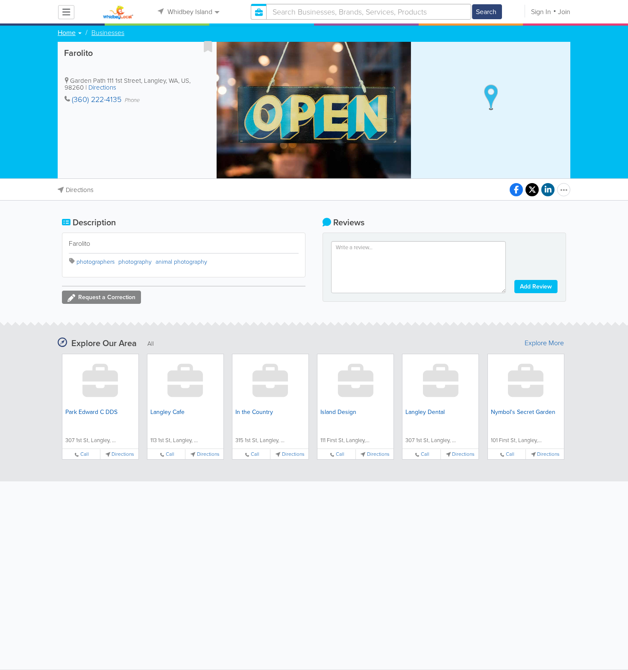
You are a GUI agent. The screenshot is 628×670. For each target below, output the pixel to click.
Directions (102, 87)
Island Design (338, 412)
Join (564, 12)
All (150, 343)
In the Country (254, 412)
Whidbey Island (189, 12)
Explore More (544, 343)
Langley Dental (425, 412)
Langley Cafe (167, 412)
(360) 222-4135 (96, 99)
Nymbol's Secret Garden (523, 412)
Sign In (541, 12)
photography (135, 261)
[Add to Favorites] (208, 46)
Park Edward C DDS (91, 412)
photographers (95, 261)
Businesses (107, 32)
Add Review (536, 286)
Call (84, 454)
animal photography (181, 261)
